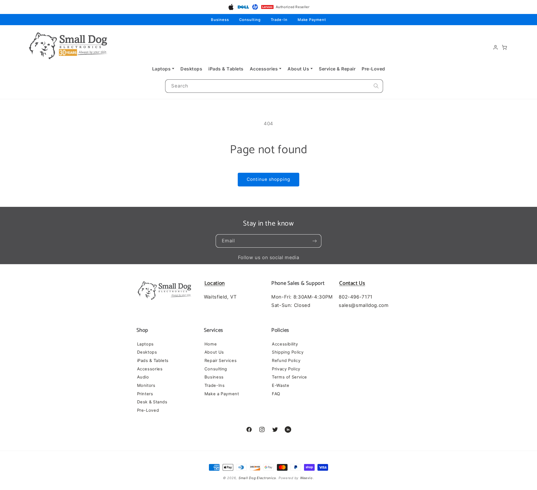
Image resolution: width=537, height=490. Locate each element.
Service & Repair (337, 69)
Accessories (264, 69)
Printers (145, 393)
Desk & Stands (152, 401)
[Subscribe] (314, 241)
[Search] (376, 86)
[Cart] (504, 47)
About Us (298, 69)
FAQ (276, 393)
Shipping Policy (287, 352)
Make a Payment (221, 393)
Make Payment (312, 19)
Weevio (306, 478)
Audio (143, 377)
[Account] (495, 47)
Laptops (161, 69)
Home (210, 343)
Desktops (191, 69)
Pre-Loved (373, 69)
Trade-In (279, 19)
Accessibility (285, 343)
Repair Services (220, 360)
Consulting (250, 19)
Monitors (146, 385)
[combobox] (274, 86)
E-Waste (280, 385)
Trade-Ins (214, 385)
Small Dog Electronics (257, 478)
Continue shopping (269, 179)
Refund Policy (286, 360)
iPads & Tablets (226, 69)
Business (220, 19)
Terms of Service (289, 377)
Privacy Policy (286, 368)
